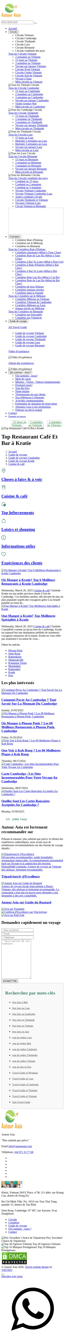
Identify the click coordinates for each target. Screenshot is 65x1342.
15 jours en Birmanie (26, 159)
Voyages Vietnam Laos (28, 203)
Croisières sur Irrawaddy (28, 314)
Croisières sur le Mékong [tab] (29, 243)
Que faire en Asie (20, 1031)
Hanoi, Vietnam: (10, 1192)
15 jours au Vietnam (26, 60)
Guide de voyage (18, 321)
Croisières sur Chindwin (28, 317)
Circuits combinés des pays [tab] (30, 50)
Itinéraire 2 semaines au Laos (31, 140)
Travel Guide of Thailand (24, 1090)
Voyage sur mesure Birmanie (31, 168)
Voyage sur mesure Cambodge (32, 100)
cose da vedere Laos (22, 1037)
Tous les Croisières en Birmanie (25, 311)
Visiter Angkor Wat (25, 103)
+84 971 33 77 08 (23, 1152)
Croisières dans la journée (29, 292)
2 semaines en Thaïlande (28, 119)
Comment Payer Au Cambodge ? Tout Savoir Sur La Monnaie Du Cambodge (29, 701)
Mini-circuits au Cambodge (30, 106)
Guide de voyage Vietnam (29, 333)
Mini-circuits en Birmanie (29, 171)
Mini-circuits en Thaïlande (29, 128)
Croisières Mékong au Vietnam (32, 299)
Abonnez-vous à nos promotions (33, 406)
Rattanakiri (14, 669)
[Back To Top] (2, 1274)
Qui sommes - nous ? (19, 1228)
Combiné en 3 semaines (28, 187)
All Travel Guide (17, 327)
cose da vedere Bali (21, 1043)
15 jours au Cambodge (27, 91)
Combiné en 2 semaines (28, 184)
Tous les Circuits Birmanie (22, 156)
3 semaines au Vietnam (27, 63)
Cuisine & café (41, 590)
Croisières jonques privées (29, 289)
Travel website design (37, 1266)
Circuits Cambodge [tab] (25, 38)
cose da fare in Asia (21, 1067)
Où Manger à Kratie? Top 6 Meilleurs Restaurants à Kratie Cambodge (28, 582)
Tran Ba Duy (22, 388)
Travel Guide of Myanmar (25, 1073)
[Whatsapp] (32, 1339)
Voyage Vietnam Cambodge (30, 190)
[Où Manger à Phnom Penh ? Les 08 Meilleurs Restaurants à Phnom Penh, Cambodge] (32, 716)
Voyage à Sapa (23, 78)
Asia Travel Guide (21, 1102)
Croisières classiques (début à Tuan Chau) (38, 252)
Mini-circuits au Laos (26, 150)
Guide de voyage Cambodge (31, 336)
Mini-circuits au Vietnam (28, 81)
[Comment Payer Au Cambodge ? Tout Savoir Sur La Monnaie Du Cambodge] (32, 693)
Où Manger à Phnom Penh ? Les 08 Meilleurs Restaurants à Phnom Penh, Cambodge (28, 727)
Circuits (13, 32)
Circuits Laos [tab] (22, 44)
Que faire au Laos (21, 1008)
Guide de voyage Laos (27, 342)
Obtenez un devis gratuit (28, 409)
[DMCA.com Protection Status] (14, 1263)
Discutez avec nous (12, 1276)
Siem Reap (14, 653)
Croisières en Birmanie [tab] (27, 246)
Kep (10, 675)
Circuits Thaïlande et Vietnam (31, 199)
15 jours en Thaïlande (27, 116)
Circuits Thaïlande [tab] (25, 41)
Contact (12, 413)
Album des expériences (21, 363)
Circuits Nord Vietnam (27, 69)
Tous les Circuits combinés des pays (28, 178)
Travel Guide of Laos (22, 1078)
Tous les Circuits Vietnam (22, 53)
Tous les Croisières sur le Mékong (26, 295)
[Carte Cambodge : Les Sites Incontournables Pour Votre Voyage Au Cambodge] (32, 767)
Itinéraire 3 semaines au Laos (31, 143)
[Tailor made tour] (9, 1336)
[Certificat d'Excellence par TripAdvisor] (32, 912)
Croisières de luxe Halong (29, 286)
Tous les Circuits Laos (20, 134)
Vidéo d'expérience (18, 351)
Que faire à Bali (20, 1002)
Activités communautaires (29, 400)
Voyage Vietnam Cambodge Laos (33, 193)
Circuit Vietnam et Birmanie (30, 206)
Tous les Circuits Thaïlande (23, 112)
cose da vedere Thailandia (24, 1055)
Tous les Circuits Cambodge (23, 88)
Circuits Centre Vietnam (28, 72)
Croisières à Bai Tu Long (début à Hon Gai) (39, 261)
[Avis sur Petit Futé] (32, 915)
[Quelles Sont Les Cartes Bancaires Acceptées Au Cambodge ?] (32, 794)
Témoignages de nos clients (30, 394)
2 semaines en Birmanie (28, 162)
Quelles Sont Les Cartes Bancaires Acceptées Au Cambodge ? (25, 803)
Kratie (11, 672)
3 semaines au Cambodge (29, 97)
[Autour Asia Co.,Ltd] (11, 10)
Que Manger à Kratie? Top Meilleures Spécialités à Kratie (28, 617)
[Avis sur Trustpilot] (32, 909)
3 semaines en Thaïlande (28, 122)
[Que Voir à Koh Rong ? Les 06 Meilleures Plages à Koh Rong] (32, 743)
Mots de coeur (23, 378)
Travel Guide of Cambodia (25, 1084)
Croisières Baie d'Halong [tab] (29, 240)
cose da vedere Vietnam (23, 1061)
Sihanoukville (15, 659)
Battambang (14, 656)
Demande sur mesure (17, 416)
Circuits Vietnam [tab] (24, 35)
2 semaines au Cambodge (29, 94)
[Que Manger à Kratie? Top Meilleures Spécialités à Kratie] (32, 609)
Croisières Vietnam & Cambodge (33, 302)
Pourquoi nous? (23, 385)
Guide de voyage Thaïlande (30, 339)
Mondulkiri (14, 666)
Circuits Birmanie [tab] (24, 47)
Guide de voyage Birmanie (30, 345)
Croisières (15, 236)
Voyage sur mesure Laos (28, 147)
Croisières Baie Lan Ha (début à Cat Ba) (37, 277)
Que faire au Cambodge (23, 1014)
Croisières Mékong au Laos (30, 305)
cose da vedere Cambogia (24, 1049)
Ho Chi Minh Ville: (12, 1201)
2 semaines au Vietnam (27, 56)
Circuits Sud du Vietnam (28, 75)
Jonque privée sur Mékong (29, 308)
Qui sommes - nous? (20, 372)
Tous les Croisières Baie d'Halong (26, 249)
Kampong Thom (17, 663)
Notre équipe (22, 391)
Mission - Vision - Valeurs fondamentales (37, 381)
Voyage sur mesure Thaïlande (31, 125)
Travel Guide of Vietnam (24, 1096)
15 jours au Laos (24, 137)
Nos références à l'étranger (29, 397)
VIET (6, 1270)
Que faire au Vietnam (22, 1026)
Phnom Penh (15, 650)
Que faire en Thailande (23, 1020)
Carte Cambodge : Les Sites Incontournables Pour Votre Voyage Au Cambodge (29, 777)
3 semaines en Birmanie (28, 165)
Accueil (12, 28)
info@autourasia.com (20, 1146)
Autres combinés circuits (28, 196)
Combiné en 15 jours (26, 181)
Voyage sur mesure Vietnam (30, 66)
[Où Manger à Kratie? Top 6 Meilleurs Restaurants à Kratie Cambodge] (32, 573)
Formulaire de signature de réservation (36, 403)
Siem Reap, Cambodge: (14, 1210)
